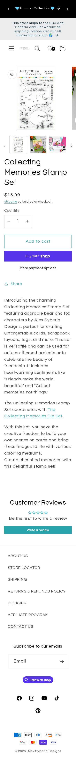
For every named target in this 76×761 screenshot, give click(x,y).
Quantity (11, 210)
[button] (11, 48)
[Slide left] (4, 145)
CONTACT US (20, 626)
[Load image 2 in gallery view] (38, 144)
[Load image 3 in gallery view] (57, 144)
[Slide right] (71, 145)
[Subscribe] (62, 661)
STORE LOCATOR (24, 568)
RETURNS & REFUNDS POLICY (37, 591)
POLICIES (17, 603)
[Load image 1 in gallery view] (18, 144)
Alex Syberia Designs (44, 751)
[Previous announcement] (8, 9)
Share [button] (16, 284)
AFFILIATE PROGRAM (28, 615)
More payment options (38, 268)
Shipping (10, 201)
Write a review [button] (38, 530)
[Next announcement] (67, 9)
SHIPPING (17, 579)
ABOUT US (18, 556)
